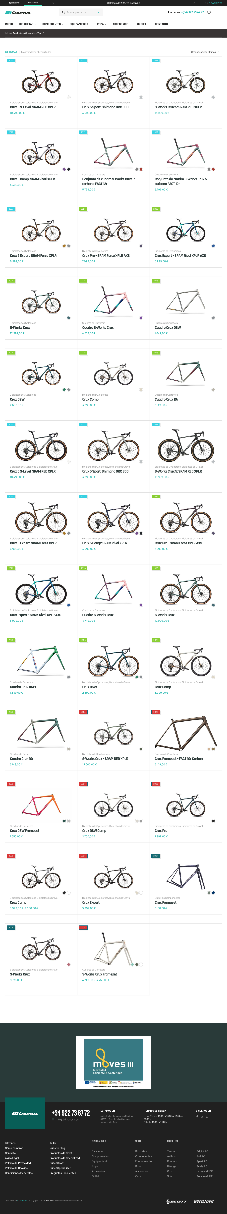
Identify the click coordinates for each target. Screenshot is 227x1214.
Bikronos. (50, 1200)
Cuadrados (22, 1200)
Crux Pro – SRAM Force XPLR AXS (106, 255)
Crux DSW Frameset (24, 830)
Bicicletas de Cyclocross (23, 102)
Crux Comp (90, 399)
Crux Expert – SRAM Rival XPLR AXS (180, 255)
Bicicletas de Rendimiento (96, 754)
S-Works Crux (20, 327)
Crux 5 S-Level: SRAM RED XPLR (33, 107)
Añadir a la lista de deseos (13, 123)
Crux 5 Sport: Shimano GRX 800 (105, 107)
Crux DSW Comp (94, 830)
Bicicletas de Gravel (47, 102)
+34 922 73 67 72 (71, 1112)
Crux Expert (90, 902)
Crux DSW (17, 399)
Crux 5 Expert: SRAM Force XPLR (33, 255)
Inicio (8, 33)
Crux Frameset (165, 902)
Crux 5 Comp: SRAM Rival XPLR (32, 179)
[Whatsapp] (207, 1116)
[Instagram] (202, 1116)
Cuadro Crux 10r (166, 399)
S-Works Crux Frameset (99, 974)
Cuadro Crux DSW (168, 327)
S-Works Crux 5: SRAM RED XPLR (178, 107)
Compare (18, 123)
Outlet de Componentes (167, 897)
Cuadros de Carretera (93, 174)
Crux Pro (161, 830)
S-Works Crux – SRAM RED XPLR (105, 758)
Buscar (98, 12)
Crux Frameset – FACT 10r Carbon (179, 758)
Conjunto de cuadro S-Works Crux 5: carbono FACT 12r (108, 181)
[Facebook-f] (197, 1116)
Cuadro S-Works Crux (98, 327)
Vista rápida (23, 123)
